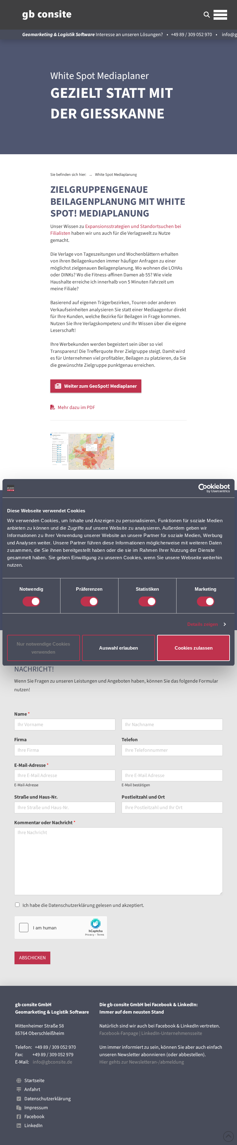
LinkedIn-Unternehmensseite (171, 1033)
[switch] (89, 601)
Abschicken (32, 957)
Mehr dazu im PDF (76, 407)
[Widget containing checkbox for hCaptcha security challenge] (60, 927)
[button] (207, 15)
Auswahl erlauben (118, 648)
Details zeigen (202, 624)
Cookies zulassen (194, 648)
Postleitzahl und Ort (143, 797)
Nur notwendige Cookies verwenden (43, 648)
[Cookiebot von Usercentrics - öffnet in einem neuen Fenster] (203, 488)
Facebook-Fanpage (118, 1033)
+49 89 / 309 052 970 (191, 34)
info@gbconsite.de (52, 1062)
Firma (20, 740)
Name (22, 714)
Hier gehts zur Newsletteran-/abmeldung (141, 1062)
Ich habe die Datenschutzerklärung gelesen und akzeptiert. (83, 905)
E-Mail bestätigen (136, 785)
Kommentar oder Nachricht (45, 823)
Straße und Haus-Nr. (36, 797)
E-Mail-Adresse (31, 765)
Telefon (130, 740)
